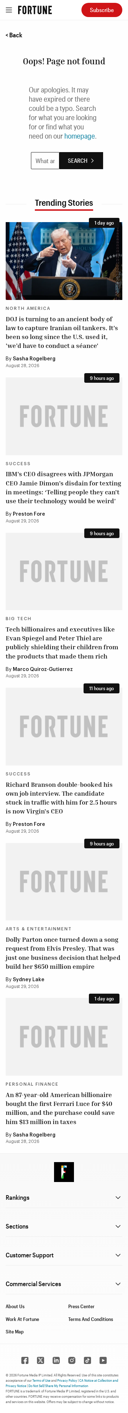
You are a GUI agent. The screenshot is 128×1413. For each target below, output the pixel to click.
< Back (13, 35)
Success (18, 464)
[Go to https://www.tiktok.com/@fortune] (87, 1360)
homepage (79, 135)
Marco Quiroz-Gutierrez (43, 669)
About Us (15, 1306)
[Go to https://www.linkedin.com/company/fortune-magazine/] (56, 1360)
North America (28, 308)
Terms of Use (41, 1380)
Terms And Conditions (90, 1319)
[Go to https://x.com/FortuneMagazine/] (40, 1360)
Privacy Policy (67, 1380)
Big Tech (19, 619)
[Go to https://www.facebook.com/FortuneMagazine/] (25, 1360)
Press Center (81, 1306)
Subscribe (102, 9)
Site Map (15, 1331)
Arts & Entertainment (39, 929)
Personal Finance (32, 1084)
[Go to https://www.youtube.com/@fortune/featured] (103, 1360)
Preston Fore (29, 514)
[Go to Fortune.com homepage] (35, 10)
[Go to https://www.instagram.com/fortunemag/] (72, 1360)
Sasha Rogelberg (34, 358)
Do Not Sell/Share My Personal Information (58, 1386)
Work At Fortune (22, 1319)
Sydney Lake (28, 979)
